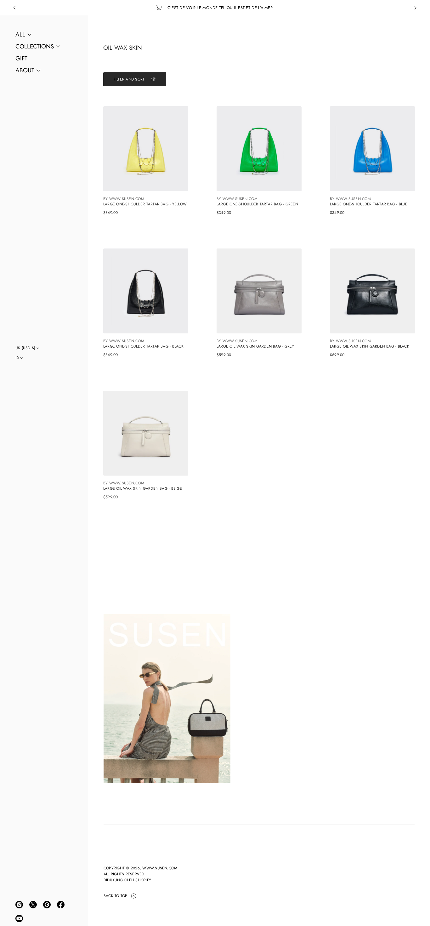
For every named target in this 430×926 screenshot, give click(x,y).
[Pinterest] (47, 905)
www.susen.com (159, 868)
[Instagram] (19, 905)
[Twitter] (33, 905)
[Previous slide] (14, 8)
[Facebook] (61, 905)
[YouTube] (19, 918)
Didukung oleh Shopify (127, 880)
